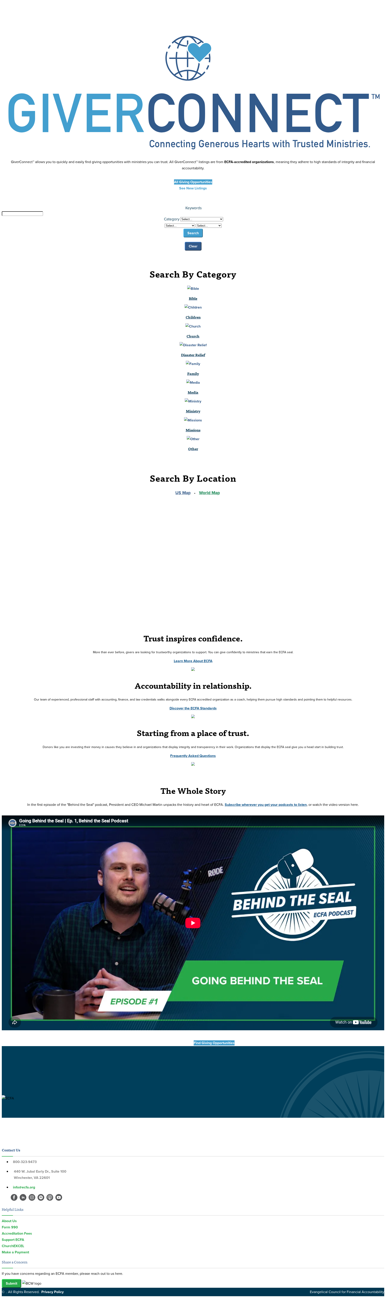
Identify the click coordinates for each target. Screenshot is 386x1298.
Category (171, 219)
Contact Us (11, 1150)
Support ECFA (13, 1239)
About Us (9, 1220)
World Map (209, 492)
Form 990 (10, 1227)
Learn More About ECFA (193, 661)
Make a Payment (15, 1252)
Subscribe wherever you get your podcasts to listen (266, 804)
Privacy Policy (52, 1291)
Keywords (193, 208)
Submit (11, 1283)
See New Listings (193, 188)
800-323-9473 (25, 1161)
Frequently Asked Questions (193, 755)
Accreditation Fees (17, 1233)
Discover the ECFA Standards (193, 708)
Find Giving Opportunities (172, 1042)
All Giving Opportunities (193, 182)
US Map (183, 492)
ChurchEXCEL (13, 1245)
